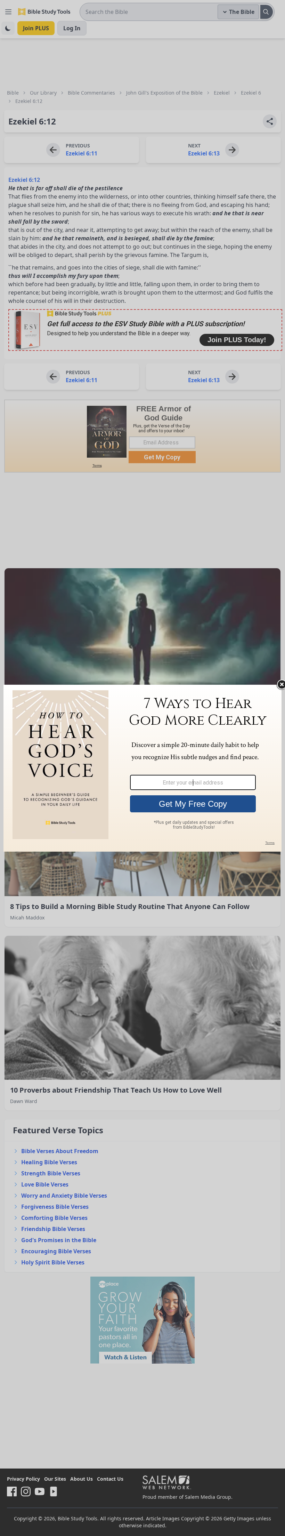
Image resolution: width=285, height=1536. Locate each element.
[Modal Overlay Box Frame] (142, 768)
